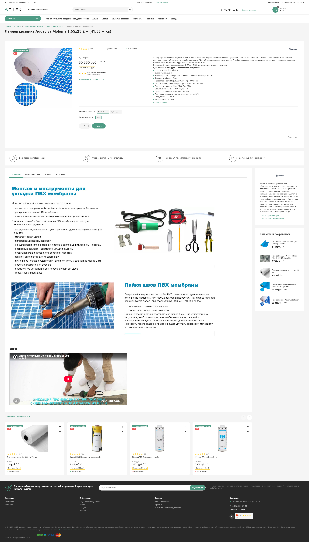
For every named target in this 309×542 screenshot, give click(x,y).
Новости (83, 511)
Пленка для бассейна (54, 26)
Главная (8, 26)
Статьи (105, 19)
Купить (99, 126)
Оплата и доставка (120, 19)
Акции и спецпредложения (90, 502)
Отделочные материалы (33, 26)
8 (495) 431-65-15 (229, 10)
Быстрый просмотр (34, 438)
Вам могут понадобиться (18, 416)
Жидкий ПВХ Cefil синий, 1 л (206, 457)
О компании (9, 502)
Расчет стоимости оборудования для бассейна (67, 19)
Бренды (174, 19)
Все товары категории (270, 216)
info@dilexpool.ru (161, 2)
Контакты (137, 19)
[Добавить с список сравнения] (60, 427)
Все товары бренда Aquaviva (273, 218)
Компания (162, 19)
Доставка (60, 174)
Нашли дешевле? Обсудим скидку (91, 79)
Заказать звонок (249, 10)
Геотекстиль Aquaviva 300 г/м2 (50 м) (22, 457)
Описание (16, 174)
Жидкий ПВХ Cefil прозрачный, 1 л (145, 457)
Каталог (17, 26)
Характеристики (32, 174)
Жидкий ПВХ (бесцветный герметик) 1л (85, 457)
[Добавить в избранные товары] (60, 431)
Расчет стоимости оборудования (167, 508)
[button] (249, 417)
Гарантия (150, 19)
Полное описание (160, 103)
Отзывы (48, 174)
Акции (95, 19)
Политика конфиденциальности (17, 537)
